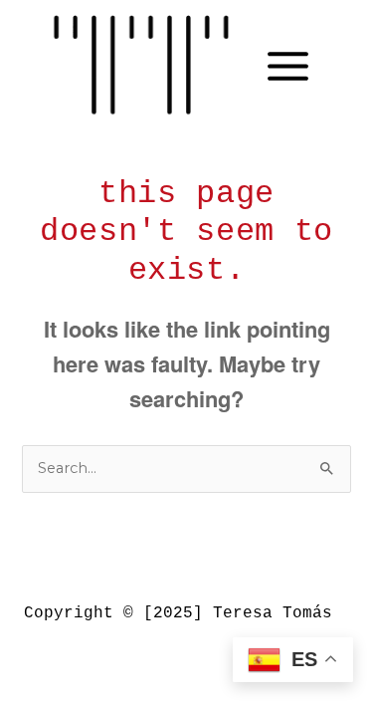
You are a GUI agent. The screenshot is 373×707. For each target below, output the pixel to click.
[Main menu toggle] (288, 66)
